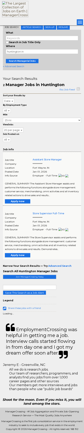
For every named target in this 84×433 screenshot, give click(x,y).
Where (10, 46)
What (9, 32)
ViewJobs (8, 124)
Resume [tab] (63, 27)
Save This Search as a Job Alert (24, 292)
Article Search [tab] (32, 27)
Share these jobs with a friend (24, 308)
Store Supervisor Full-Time (48, 213)
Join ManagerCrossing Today (30, 277)
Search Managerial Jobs (22, 61)
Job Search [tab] (12, 27)
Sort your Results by (14, 95)
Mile (5, 114)
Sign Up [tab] (50, 27)
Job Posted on (11, 134)
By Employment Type (15, 105)
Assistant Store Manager (47, 159)
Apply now (17, 201)
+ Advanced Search (13, 66)
